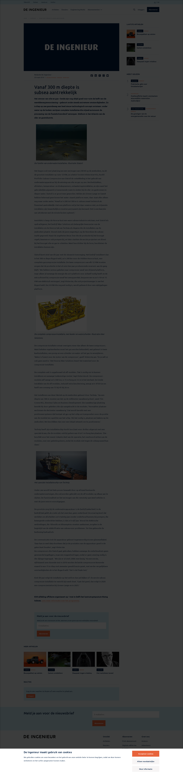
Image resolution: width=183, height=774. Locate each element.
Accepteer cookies (145, 754)
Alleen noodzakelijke (145, 761)
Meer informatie (145, 769)
